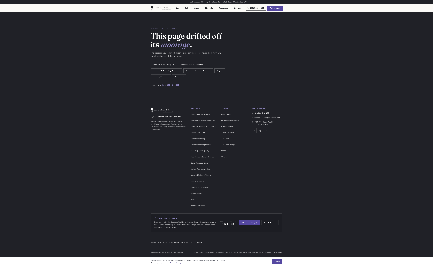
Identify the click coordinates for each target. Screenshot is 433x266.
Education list (196, 193)
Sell (186, 8)
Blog (218, 71)
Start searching (248, 223)
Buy (177, 8)
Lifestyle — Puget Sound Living (203, 126)
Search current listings (162, 65)
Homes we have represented (191, 65)
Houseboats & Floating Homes (165, 71)
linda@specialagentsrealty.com (267, 117)
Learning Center (159, 77)
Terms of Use (209, 252)
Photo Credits (277, 252)
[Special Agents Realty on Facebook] (254, 130)
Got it (277, 262)
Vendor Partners (198, 205)
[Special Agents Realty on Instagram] (260, 130)
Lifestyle (209, 8)
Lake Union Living (198, 138)
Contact (237, 8)
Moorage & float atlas (200, 187)
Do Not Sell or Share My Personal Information (248, 252)
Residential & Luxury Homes (197, 71)
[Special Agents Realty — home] (161, 8)
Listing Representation (200, 169)
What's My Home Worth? (201, 175)
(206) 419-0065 (257, 8)
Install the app (270, 223)
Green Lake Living (198, 132)
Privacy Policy (198, 252)
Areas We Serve (227, 132)
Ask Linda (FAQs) (228, 144)
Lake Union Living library (201, 144)
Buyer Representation (200, 163)
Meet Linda (225, 114)
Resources (223, 8)
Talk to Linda (275, 8)
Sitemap (268, 252)
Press (223, 151)
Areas (196, 8)
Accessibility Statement (223, 252)
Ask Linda (225, 138)
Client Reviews (227, 126)
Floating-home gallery (200, 151)
